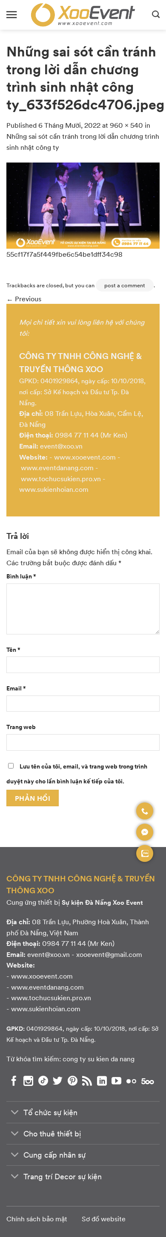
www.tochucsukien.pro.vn (61, 478)
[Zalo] (144, 853)
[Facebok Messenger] (144, 832)
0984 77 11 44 (77, 434)
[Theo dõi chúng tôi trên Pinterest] (72, 1080)
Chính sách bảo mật (36, 1218)
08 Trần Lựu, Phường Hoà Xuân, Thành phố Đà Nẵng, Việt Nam (77, 927)
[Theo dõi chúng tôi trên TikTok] (43, 1080)
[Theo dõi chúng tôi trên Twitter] (58, 1080)
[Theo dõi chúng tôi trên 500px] (147, 1080)
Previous (23, 298)
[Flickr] (131, 1080)
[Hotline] (144, 810)
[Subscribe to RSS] (87, 1080)
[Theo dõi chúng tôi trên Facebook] (14, 1080)
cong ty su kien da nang (99, 1058)
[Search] (156, 15)
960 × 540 (126, 125)
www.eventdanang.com (57, 467)
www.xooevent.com (85, 457)
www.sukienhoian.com (54, 489)
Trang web (21, 726)
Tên (13, 649)
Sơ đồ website (104, 1218)
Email (16, 688)
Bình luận (21, 576)
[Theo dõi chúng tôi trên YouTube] (116, 1080)
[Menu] (11, 14)
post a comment (124, 285)
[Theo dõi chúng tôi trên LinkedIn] (102, 1080)
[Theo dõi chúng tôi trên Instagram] (28, 1080)
